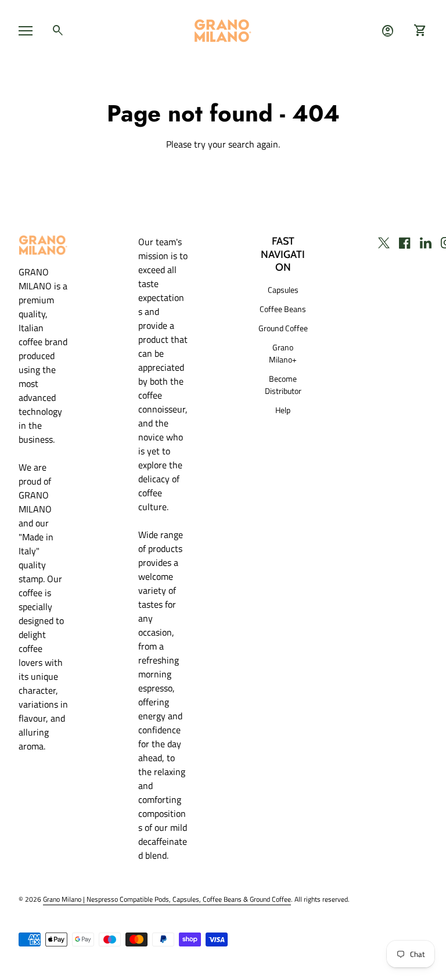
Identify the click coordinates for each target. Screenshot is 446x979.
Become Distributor (283, 384)
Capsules (283, 290)
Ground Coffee (283, 328)
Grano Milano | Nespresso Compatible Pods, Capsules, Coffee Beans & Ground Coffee (167, 899)
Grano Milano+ (283, 353)
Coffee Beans (283, 309)
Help (282, 410)
